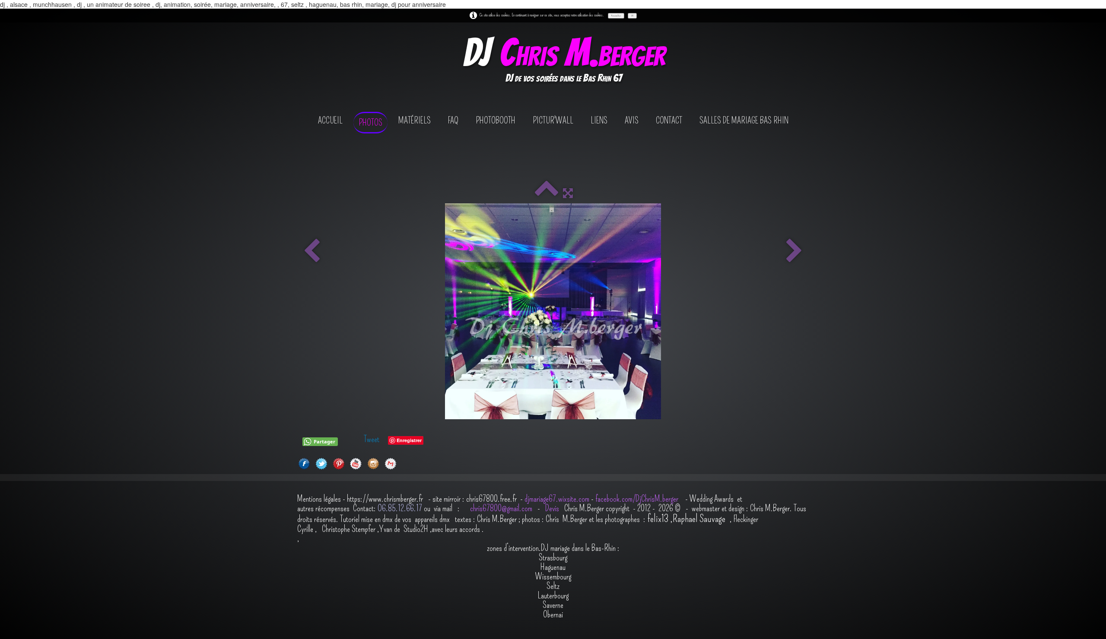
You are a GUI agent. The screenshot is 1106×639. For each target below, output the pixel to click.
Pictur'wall (553, 120)
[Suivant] (794, 252)
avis (632, 120)
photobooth (495, 120)
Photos (370, 122)
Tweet (371, 439)
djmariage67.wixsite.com (556, 498)
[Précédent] (311, 252)
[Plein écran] (568, 193)
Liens (599, 120)
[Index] (546, 193)
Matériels (414, 120)
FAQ (453, 120)
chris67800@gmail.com (502, 508)
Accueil (330, 120)
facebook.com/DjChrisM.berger (637, 498)
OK (632, 15)
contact (669, 120)
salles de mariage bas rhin (743, 120)
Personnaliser (616, 15)
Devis (551, 508)
